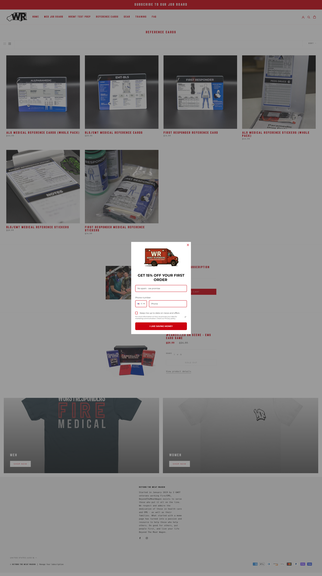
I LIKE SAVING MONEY (161, 326)
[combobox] (141, 303)
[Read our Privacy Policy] (185, 316)
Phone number (143, 297)
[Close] (188, 245)
